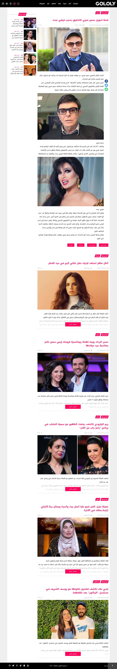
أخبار (70, 3)
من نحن (106, 666)
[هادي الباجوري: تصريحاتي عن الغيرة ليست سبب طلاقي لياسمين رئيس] (22, 58)
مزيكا (59, 3)
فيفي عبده (92, 245)
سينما (64, 3)
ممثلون (81, 245)
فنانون (70, 245)
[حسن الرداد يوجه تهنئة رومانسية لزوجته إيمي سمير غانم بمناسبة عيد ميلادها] (22, 23)
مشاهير (54, 3)
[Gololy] (106, 3)
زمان (48, 3)
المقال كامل (73, 324)
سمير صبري (103, 245)
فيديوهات (42, 3)
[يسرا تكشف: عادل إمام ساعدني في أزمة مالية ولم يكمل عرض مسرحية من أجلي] (22, 70)
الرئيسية (75, 3)
